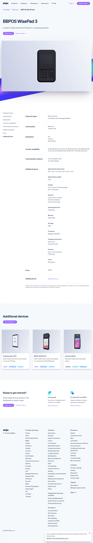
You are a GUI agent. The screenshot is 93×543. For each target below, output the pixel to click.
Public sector (52, 486)
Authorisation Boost (31, 438)
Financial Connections (32, 461)
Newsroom (73, 473)
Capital (27, 443)
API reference (52, 513)
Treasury (28, 496)
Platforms (51, 461)
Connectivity (7, 116)
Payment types (8, 113)
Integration (7, 120)
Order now (7, 33)
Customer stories (76, 435)
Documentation (53, 510)
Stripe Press (74, 475)
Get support (74, 485)
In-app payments (53, 453)
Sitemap (73, 455)
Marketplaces (52, 456)
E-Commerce (52, 443)
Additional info (8, 136)
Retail (49, 489)
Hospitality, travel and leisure (57, 474)
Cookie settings (75, 458)
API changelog (52, 518)
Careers (72, 470)
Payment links (29, 476)
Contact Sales (20, 405)
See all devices (9, 322)
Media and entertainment (56, 479)
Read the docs (52, 279)
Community (74, 441)
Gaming (50, 471)
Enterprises (51, 433)
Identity (27, 463)
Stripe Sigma (29, 489)
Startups (50, 435)
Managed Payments (31, 474)
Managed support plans (77, 488)
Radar (27, 484)
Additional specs (8, 130)
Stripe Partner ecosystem (56, 501)
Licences (73, 453)
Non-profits (51, 481)
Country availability (9, 123)
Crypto (27, 453)
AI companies (52, 466)
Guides (72, 433)
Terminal (6, 10)
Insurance (51, 476)
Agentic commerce (54, 438)
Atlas (27, 435)
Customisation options (10, 126)
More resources (75, 460)
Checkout (28, 446)
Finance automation (54, 448)
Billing (27, 441)
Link (26, 471)
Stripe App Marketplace (55, 498)
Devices (15, 10)
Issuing (27, 468)
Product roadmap (75, 468)
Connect (28, 451)
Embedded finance (54, 446)
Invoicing (28, 466)
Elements (28, 458)
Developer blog (53, 526)
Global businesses (53, 451)
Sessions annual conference (79, 443)
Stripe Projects (52, 523)
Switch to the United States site (57, 538)
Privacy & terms (75, 446)
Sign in (71, 3)
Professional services (55, 484)
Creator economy (53, 468)
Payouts (28, 481)
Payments (28, 479)
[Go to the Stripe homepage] (5, 430)
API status (51, 516)
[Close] (89, 533)
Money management (54, 458)
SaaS (49, 463)
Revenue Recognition (32, 486)
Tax (26, 491)
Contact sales (82, 3)
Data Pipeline (29, 456)
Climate (27, 448)
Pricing (54, 3)
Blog (71, 438)
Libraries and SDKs (54, 521)
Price (4, 133)
